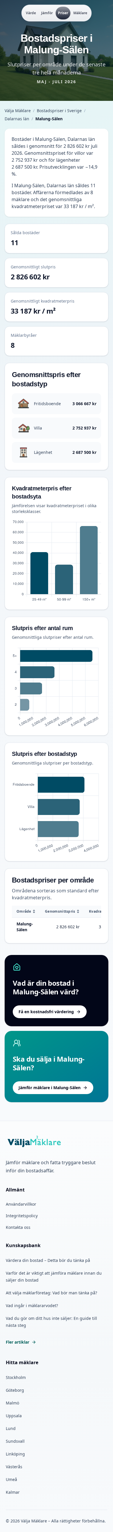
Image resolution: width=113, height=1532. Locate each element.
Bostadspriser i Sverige (59, 110)
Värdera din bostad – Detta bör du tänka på (48, 1260)
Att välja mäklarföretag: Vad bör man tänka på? (51, 1293)
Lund (11, 1428)
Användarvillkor (21, 1204)
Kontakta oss (18, 1227)
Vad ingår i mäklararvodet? (32, 1305)
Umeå (11, 1479)
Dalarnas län (17, 118)
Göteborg (15, 1390)
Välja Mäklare (18, 110)
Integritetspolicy (22, 1215)
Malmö (12, 1403)
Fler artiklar (17, 1342)
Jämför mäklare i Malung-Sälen (50, 1087)
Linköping (15, 1454)
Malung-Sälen (25, 926)
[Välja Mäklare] (34, 1142)
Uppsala (14, 1415)
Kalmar (13, 1492)
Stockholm (16, 1377)
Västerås (14, 1466)
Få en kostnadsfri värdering (46, 1011)
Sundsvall (15, 1441)
